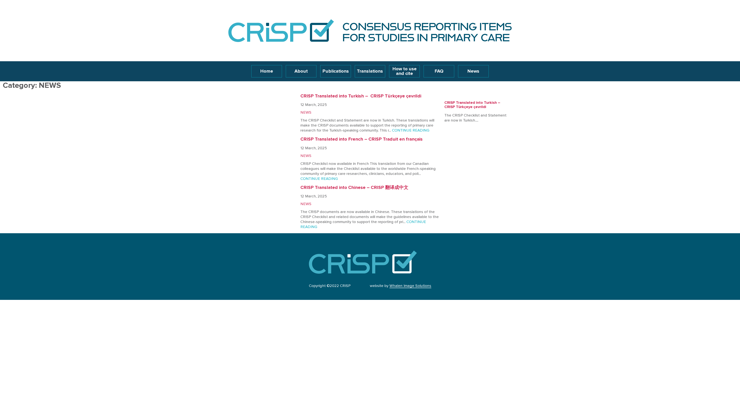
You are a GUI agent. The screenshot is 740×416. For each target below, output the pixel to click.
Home (266, 71)
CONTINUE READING (410, 130)
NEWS (305, 112)
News (473, 71)
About (301, 71)
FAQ (439, 71)
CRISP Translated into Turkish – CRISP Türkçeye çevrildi (360, 96)
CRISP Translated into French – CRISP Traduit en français (361, 139)
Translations (370, 71)
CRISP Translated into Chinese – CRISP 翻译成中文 (354, 187)
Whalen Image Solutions (410, 286)
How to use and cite (404, 71)
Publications (335, 71)
